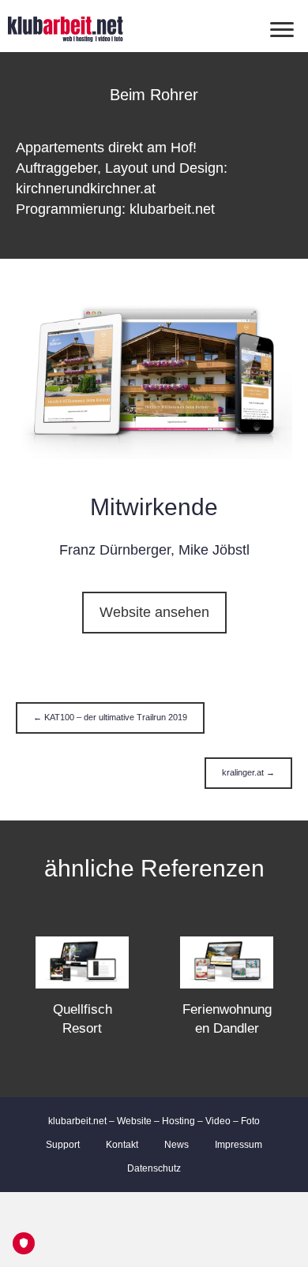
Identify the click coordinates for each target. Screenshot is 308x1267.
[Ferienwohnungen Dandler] (226, 962)
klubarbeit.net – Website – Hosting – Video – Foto (154, 1121)
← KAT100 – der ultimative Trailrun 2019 (110, 717)
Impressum (238, 1144)
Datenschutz (154, 1168)
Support (63, 1144)
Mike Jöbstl (214, 550)
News (176, 1144)
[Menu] (282, 30)
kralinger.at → (248, 772)
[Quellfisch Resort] (82, 962)
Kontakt (122, 1144)
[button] (154, 613)
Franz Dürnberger (115, 550)
